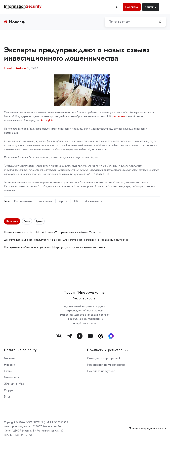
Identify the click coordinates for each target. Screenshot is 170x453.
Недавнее (12, 221)
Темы (27, 221)
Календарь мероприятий (103, 358)
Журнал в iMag (14, 384)
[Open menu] (164, 7)
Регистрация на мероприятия (106, 365)
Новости (9, 365)
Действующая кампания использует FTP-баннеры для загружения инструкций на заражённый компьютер (66, 240)
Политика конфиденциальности (147, 428)
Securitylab (46, 120)
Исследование (23, 201)
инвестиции (45, 201)
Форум (8, 390)
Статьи (8, 371)
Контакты (150, 7)
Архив (39, 221)
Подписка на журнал (101, 371)
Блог (7, 396)
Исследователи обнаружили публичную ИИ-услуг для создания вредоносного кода (54, 247)
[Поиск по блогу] (160, 21)
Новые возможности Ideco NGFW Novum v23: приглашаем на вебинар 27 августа (52, 232)
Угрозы (63, 201)
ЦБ (76, 201)
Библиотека (11, 377)
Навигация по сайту (20, 349)
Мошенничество (94, 201)
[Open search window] (117, 7)
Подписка (131, 7)
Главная (9, 358)
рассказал (119, 116)
